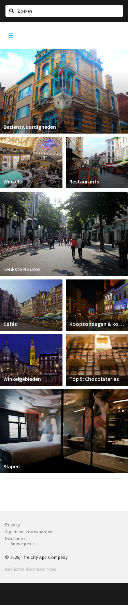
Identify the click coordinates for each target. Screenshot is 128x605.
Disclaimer (15, 538)
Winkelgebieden (22, 378)
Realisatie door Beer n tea (30, 569)
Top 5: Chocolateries (94, 378)
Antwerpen (21, 544)
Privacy (12, 525)
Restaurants (84, 181)
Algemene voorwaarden (29, 532)
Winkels (12, 181)
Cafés (10, 323)
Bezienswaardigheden (29, 126)
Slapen (11, 466)
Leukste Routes (21, 269)
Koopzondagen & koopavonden (97, 323)
